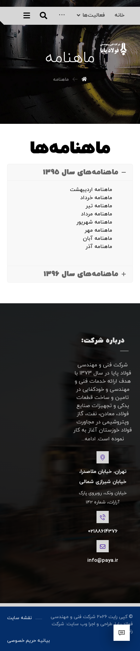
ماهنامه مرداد (96, 214)
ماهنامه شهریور (94, 222)
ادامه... (88, 439)
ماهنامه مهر (98, 230)
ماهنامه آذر (99, 246)
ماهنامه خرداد (96, 198)
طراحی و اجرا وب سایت (89, 624)
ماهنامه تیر (99, 206)
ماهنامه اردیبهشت (91, 189)
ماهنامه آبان (97, 238)
